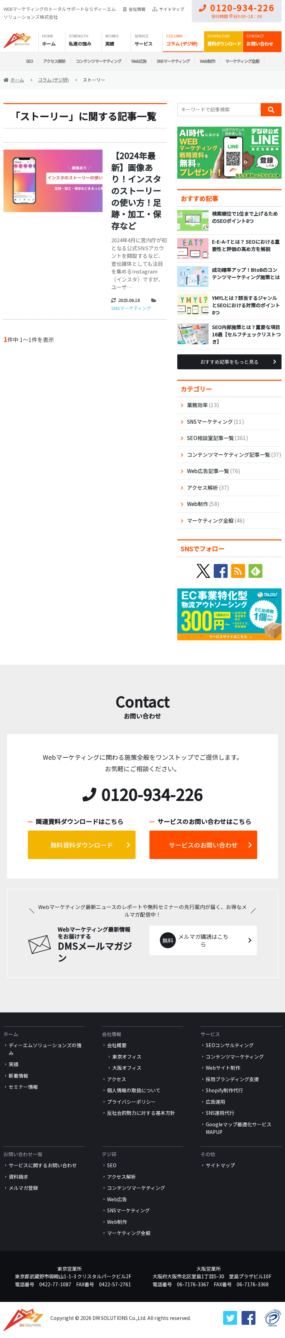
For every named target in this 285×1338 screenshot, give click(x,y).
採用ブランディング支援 (232, 1079)
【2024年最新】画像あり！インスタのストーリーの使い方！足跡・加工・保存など (136, 190)
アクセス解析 (54, 61)
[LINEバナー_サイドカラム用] (229, 130)
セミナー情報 (23, 1086)
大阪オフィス (126, 1067)
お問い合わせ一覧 (22, 1154)
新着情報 (18, 1075)
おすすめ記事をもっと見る (229, 361)
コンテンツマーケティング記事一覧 (228, 454)
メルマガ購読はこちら (203, 940)
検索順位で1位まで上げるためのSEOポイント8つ (245, 217)
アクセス (116, 1079)
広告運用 (215, 1101)
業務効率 (197, 405)
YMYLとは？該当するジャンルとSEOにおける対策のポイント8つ (246, 305)
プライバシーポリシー (131, 1101)
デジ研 (109, 1154)
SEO (29, 61)
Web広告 (139, 61)
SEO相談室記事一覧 (210, 437)
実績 (109, 43)
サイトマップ (171, 9)
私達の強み (80, 43)
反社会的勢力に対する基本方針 (141, 1112)
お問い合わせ (260, 43)
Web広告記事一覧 (208, 470)
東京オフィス (126, 1056)
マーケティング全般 (242, 61)
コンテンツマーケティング (98, 61)
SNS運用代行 (220, 1112)
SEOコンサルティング (230, 1045)
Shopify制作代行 (224, 1090)
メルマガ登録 (23, 1187)
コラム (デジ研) (182, 43)
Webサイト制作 (223, 1067)
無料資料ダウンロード (81, 844)
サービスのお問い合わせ (203, 844)
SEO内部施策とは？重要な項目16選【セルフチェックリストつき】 (246, 334)
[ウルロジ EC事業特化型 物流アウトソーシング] (229, 592)
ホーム (49, 43)
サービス (144, 43)
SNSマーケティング (173, 61)
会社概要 (117, 1045)
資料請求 (18, 1176)
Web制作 (207, 61)
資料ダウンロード (224, 43)
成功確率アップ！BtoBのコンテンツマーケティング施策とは (246, 273)
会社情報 (137, 9)
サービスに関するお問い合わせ (43, 1165)
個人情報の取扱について (134, 1090)
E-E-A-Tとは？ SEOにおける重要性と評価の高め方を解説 (246, 245)
